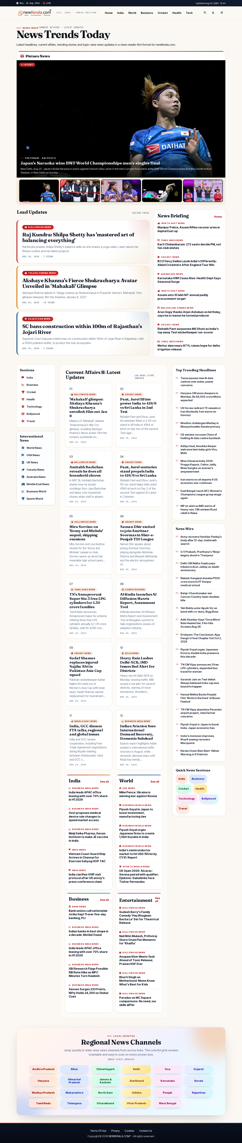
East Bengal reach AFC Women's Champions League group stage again (201, 494)
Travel (31, 421)
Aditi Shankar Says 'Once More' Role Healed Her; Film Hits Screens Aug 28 (200, 623)
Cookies (129, 1130)
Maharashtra (74, 1092)
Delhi (136, 1069)
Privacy (115, 1130)
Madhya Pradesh (43, 1092)
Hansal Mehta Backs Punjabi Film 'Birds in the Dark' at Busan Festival (200, 698)
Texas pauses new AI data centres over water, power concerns (197, 381)
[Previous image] (23, 119)
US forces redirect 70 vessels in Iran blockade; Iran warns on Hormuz (201, 411)
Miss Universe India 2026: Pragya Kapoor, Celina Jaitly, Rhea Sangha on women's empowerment (198, 466)
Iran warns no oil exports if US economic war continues (199, 481)
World (132, 13)
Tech (189, 13)
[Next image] (219, 119)
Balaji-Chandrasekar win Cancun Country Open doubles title (200, 597)
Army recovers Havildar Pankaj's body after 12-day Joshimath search (201, 540)
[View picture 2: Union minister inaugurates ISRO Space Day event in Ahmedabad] (80, 191)
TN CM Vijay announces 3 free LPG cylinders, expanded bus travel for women (200, 668)
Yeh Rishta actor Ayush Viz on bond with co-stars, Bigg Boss (199, 609)
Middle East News (38, 484)
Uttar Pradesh (136, 1103)
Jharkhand (136, 1080)
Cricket (163, 13)
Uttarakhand (105, 1103)
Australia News (36, 477)
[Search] (205, 12)
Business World (36, 491)
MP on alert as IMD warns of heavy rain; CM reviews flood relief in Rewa (199, 509)
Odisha (136, 1092)
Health (176, 13)
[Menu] (222, 12)
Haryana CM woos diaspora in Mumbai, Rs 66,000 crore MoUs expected (201, 396)
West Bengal (167, 1103)
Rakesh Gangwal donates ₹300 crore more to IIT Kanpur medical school (200, 581)
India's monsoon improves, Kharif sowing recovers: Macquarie (198, 739)
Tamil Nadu (43, 1103)
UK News (32, 462)
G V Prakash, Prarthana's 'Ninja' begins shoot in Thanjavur (200, 553)
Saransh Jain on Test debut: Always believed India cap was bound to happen (200, 683)
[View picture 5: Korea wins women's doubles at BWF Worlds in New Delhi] (203, 191)
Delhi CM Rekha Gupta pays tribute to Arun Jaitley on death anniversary (200, 567)
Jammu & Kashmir (105, 1081)
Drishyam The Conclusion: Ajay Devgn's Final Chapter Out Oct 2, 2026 (201, 638)
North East (105, 1092)
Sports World (35, 498)
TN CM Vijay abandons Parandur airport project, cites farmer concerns (201, 713)
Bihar (74, 1069)
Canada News (35, 469)
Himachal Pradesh (74, 1081)
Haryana (43, 1080)
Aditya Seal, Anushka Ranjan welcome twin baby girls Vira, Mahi (199, 449)
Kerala (198, 1080)
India (120, 13)
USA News (33, 455)
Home (109, 13)
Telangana (74, 1103)
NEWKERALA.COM (119, 1136)
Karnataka (168, 1080)
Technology (34, 406)
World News (34, 448)
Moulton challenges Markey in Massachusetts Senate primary (200, 424)
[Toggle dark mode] (213, 12)
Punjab (167, 1092)
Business (147, 13)
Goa (167, 1069)
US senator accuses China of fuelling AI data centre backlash (200, 436)
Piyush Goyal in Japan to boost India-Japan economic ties (200, 726)
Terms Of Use (98, 1130)
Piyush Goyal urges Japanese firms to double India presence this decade (200, 653)
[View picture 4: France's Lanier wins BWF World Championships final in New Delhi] (162, 191)
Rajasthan (199, 1092)
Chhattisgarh (105, 1069)
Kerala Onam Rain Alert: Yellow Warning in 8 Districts (200, 752)
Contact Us (145, 1130)
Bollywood (33, 414)
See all (104, 781)
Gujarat (198, 1069)
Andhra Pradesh (43, 1069)
